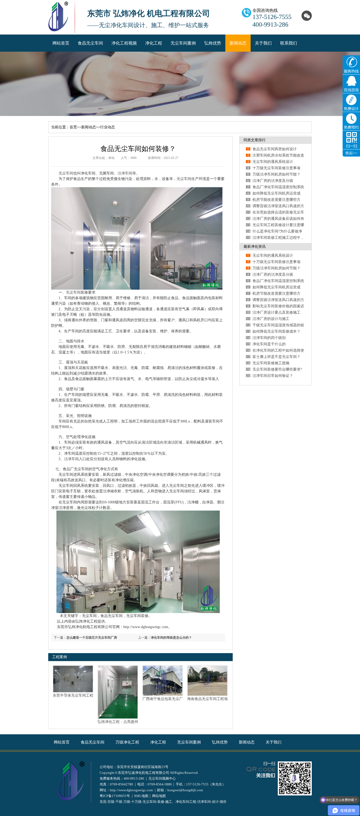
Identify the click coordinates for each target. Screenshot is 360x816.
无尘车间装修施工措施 (270, 363)
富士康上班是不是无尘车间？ (276, 357)
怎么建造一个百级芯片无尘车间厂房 (91, 637)
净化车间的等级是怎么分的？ (171, 637)
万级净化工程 (127, 742)
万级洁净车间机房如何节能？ (276, 174)
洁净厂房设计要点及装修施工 (276, 312)
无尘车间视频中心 (162, 778)
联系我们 (288, 43)
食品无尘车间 (90, 43)
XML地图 (141, 796)
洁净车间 (125, 173)
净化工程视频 (124, 43)
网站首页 (60, 43)
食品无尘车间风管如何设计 (274, 149)
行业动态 (107, 127)
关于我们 (263, 43)
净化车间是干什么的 (269, 344)
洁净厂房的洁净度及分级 (272, 181)
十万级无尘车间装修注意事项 (276, 168)
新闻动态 (238, 43)
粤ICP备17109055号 (115, 796)
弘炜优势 (212, 43)
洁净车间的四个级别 (269, 338)
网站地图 (159, 796)
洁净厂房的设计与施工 (270, 319)
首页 (73, 127)
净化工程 (153, 43)
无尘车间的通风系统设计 (272, 162)
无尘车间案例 (183, 43)
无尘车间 (66, 173)
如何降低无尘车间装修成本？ (276, 331)
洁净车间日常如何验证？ (272, 376)
